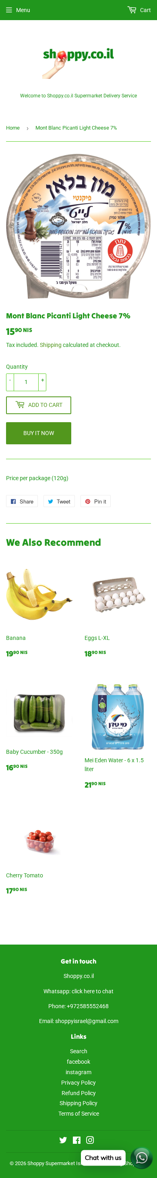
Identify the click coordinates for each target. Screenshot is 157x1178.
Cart (145, 10)
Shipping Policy (78, 1103)
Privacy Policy (78, 1082)
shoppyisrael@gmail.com (86, 1021)
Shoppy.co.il (79, 976)
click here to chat (93, 991)
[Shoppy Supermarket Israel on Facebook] (76, 1141)
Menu (23, 10)
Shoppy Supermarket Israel (58, 1163)
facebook (78, 1061)
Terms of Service (78, 1113)
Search (78, 1051)
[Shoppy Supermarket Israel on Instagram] (90, 1141)
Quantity (17, 366)
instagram (78, 1072)
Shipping (51, 345)
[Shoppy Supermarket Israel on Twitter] (63, 1141)
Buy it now (38, 433)
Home (13, 128)
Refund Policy (79, 1093)
